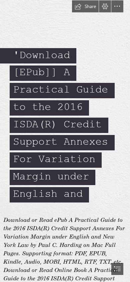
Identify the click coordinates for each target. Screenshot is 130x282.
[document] (65, 141)
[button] (85, 6)
